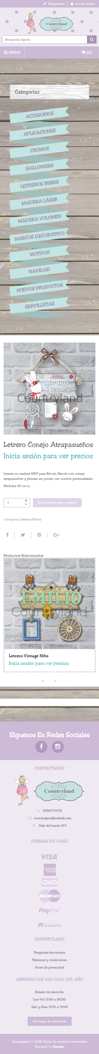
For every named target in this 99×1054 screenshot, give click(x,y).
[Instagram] (58, 747)
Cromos (39, 150)
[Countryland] (49, 23)
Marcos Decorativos (39, 236)
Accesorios (39, 115)
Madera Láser (39, 201)
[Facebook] (7, 535)
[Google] (56, 535)
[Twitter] (22, 535)
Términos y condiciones (49, 960)
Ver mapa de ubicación (50, 1021)
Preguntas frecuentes (49, 952)
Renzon (58, 1047)
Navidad (40, 271)
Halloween (39, 167)
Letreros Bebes (39, 184)
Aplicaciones (39, 132)
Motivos (40, 253)
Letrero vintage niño (28, 655)
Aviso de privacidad (49, 967)
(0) (88, 52)
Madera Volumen (40, 218)
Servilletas (40, 305)
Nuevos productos (39, 288)
